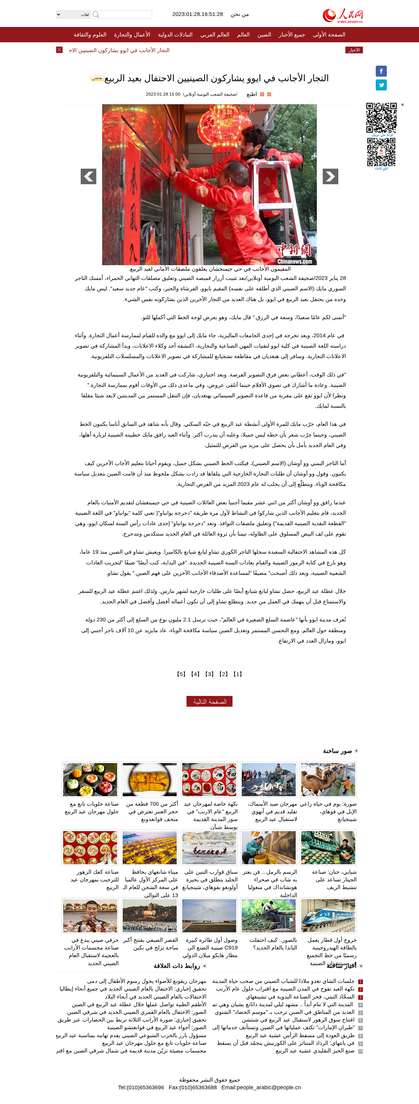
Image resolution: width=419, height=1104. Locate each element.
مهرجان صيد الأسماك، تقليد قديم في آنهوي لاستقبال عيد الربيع (272, 811)
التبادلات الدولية (175, 35)
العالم (243, 35)
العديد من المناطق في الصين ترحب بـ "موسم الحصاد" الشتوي (285, 1012)
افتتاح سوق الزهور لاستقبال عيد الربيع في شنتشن (298, 1020)
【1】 (238, 674)
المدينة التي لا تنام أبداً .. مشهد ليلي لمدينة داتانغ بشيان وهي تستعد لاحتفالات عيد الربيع (257, 1004)
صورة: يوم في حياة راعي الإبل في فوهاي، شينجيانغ (328, 811)
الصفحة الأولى (329, 35)
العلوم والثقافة (90, 35)
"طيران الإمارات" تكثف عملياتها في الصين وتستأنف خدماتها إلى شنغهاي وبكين (267, 1027)
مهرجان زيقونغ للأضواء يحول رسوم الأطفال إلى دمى (146, 981)
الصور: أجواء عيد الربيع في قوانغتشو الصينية (156, 1027)
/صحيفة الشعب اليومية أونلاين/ (210, 94)
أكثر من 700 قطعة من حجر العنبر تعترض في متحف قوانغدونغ (152, 811)
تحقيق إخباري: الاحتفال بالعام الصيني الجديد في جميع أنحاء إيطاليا (133, 989)
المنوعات (231, 50)
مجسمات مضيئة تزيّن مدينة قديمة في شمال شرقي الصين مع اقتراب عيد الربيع (116, 1051)
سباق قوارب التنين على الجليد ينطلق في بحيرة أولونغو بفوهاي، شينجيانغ (210, 879)
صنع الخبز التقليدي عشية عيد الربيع (315, 1051)
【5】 (181, 674)
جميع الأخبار (292, 35)
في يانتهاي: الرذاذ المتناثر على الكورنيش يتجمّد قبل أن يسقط (286, 1043)
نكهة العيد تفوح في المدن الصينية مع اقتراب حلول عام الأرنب (285, 989)
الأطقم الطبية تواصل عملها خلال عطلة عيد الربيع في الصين (139, 1004)
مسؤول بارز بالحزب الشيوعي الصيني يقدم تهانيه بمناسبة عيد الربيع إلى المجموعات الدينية (105, 1035)
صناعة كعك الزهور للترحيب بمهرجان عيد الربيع (95, 879)
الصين (264, 35)
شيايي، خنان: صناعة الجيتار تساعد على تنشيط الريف (334, 879)
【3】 (209, 674)
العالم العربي (214, 35)
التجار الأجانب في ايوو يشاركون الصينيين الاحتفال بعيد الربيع (114, 50)
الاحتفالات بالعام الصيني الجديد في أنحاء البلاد (155, 997)
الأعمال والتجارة (132, 35)
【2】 (224, 674)
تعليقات (204, 50)
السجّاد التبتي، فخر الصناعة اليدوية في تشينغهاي (300, 997)
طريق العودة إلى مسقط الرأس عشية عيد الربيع (300, 1035)
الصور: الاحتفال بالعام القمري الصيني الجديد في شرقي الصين (136, 1012)
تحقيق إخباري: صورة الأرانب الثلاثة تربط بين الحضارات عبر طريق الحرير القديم (116, 1020)
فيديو (183, 50)
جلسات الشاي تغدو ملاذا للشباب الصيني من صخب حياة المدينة (283, 981)
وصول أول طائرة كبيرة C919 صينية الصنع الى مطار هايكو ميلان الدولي (210, 947)
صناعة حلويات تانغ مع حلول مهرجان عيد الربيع (154, 1043)
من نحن (240, 14)
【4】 (195, 674)
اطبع (252, 94)
